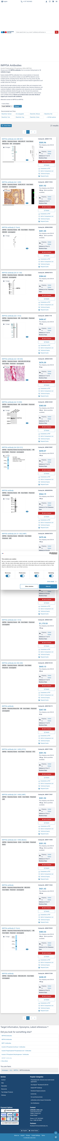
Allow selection (29, 586)
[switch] (22, 576)
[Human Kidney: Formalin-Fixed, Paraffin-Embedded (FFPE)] (14, 373)
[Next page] (35, 132)
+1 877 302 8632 (27, 1)
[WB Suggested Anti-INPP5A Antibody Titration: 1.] (14, 942)
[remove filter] (11, 106)
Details (47, 165)
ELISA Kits (33, 1094)
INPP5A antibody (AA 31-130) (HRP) (14, 534)
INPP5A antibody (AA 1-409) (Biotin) (14, 840)
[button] (36, 154)
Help (2, 1083)
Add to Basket (47, 161)
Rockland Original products (38, 1091)
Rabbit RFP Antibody (36, 1088)
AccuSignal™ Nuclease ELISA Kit (39, 1084)
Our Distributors (35, 1103)
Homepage (5, 1070)
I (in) (11, 1070)
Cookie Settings (35, 1135)
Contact (3, 1080)
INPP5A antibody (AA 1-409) (11, 182)
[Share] (56, 1133)
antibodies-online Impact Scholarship (41, 1100)
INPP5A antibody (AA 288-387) (12, 139)
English (5, 1)
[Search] (56, 32)
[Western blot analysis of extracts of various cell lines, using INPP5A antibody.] (14, 416)
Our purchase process (36, 1097)
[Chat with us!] (56, 1137)
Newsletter (4, 1086)
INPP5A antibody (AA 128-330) (12, 359)
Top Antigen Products (7, 1092)
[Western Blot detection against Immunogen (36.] (14, 153)
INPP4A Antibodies (7, 1039)
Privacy (28, 1135)
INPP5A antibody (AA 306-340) (12, 663)
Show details (50, 581)
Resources (4, 1089)
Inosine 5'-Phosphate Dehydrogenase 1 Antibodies (15, 1054)
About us (16, 1135)
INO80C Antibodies (7, 1058)
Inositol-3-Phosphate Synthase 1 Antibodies (13, 1047)
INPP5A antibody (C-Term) (11, 227)
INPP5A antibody (7, 490)
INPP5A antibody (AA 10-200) (12, 402)
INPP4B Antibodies (7, 1035)
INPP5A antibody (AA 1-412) (11, 316)
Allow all (48, 586)
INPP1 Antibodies (6, 1043)
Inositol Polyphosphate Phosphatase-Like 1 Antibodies (16, 1050)
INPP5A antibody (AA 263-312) (12, 447)
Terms (43, 1135)
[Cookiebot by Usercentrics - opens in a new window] (50, 553)
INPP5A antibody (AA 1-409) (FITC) (14, 749)
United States (49, 152)
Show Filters (7, 125)
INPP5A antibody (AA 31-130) (12, 273)
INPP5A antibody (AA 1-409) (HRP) (14, 794)
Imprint (22, 1135)
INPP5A (16, 1070)
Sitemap (3, 1095)
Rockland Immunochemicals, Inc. (39, 1126)
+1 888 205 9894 (37, 1120)
